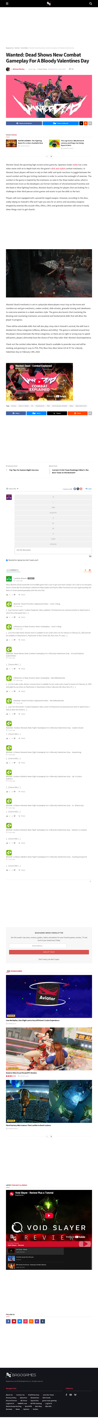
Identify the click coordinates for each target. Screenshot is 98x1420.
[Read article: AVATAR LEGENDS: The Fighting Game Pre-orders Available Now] (11, 143)
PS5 (48, 406)
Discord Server (11, 1401)
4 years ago (32, 69)
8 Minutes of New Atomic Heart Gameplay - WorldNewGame (39, 678)
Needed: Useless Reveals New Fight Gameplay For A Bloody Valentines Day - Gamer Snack (45, 728)
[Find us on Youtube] (14, 1321)
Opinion (11, 1015)
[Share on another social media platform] (90, 123)
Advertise (23, 1398)
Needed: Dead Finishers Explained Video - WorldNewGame (39, 700)
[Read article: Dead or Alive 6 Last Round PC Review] (49, 1048)
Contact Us (20, 1395)
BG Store (24, 1401)
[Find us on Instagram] (25, 1321)
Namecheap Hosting (13, 1406)
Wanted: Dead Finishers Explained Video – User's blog (37, 604)
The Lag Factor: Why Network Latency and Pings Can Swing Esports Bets (72, 143)
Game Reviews (13, 1068)
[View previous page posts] (47, 156)
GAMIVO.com (22, 1403)
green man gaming (49, 1401)
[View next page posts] (51, 156)
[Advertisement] (49, 27)
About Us (9, 1395)
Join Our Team (48, 1395)
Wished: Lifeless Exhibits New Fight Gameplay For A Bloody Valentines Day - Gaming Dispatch (46, 857)
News (18, 1409)
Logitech (48, 1403)
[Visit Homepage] (48, 3)
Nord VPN (28, 1406)
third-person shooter (59, 406)
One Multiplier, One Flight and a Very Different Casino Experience (32, 1020)
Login (89, 489)
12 (72, 69)
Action (13, 406)
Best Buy (38, 1406)
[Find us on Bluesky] (19, 1321)
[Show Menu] (7, 3)
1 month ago (24, 1076)
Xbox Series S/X (81, 406)
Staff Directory (33, 1395)
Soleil (75, 164)
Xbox (71, 406)
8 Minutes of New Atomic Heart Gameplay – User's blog (37, 626)
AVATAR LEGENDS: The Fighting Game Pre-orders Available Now (30, 142)
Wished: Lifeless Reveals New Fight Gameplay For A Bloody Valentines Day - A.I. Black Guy (45, 805)
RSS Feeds (46, 1398)
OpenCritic (35, 1401)
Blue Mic (48, 1406)
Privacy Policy (11, 1398)
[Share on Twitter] (81, 123)
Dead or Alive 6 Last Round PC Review (21, 1073)
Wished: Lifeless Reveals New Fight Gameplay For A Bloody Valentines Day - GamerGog (43, 752)
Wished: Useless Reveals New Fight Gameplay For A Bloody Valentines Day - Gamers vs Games (46, 830)
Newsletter (35, 1398)
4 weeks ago (12, 1023)
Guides (35, 1409)
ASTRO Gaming (36, 1403)
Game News (42, 69)
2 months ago (25, 146)
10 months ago (68, 148)
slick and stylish (58, 168)
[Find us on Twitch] (37, 1321)
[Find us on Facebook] (8, 1321)
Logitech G (10, 1403)
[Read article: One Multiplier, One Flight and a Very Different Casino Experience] (49, 996)
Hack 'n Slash (24, 406)
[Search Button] (90, 3)
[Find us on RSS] (31, 1321)
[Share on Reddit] (86, 123)
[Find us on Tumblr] (42, 1321)
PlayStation (40, 406)
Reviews (9, 1409)
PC (32, 406)
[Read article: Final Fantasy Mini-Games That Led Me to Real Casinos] (49, 1101)
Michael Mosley (18, 69)
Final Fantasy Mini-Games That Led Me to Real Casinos (28, 1125)
